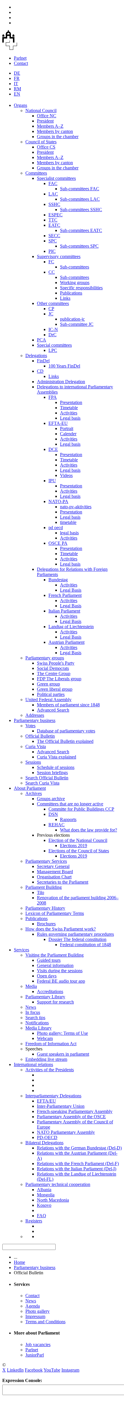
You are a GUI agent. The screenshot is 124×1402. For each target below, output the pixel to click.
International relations (33, 1064)
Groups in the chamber (57, 136)
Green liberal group (54, 689)
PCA (41, 339)
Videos (66, 475)
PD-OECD (47, 1137)
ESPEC (55, 214)
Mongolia (46, 1194)
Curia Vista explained (56, 756)
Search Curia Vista (42, 782)
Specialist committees (56, 178)
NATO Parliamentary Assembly (66, 1132)
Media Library (38, 1028)
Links (65, 298)
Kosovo (44, 1205)
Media (31, 986)
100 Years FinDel (64, 365)
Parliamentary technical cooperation (57, 1184)
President (45, 120)
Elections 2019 (73, 845)
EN (17, 94)
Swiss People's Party (55, 663)
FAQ (41, 1215)
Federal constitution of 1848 (85, 944)
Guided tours (49, 960)
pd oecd (55, 527)
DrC (52, 334)
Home (19, 1262)
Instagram (70, 1370)
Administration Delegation (61, 381)
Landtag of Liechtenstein (71, 626)
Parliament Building (43, 887)
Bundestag (58, 579)
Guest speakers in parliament (63, 1054)
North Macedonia (53, 1200)
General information (55, 965)
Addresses (34, 715)
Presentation (71, 402)
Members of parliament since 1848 (68, 704)
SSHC (54, 204)
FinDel (43, 360)
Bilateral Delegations (44, 1142)
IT (16, 83)
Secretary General (53, 866)
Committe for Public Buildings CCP (81, 809)
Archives (33, 793)
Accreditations (50, 991)
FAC (52, 183)
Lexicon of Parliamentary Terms (54, 913)
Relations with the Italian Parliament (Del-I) (76, 1168)
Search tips (35, 1017)
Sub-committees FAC (79, 188)
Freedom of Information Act (50, 1043)
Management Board (55, 871)
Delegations (36, 355)
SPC (52, 240)
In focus (32, 1012)
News (30, 1007)
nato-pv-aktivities (75, 506)
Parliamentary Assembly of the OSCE (71, 1116)
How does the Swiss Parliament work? (60, 928)
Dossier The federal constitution (77, 939)
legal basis (69, 532)
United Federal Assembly (48, 699)
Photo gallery (37, 1311)
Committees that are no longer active (70, 803)
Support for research (55, 1001)
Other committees (53, 303)
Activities (68, 412)
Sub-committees (74, 266)
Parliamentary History (45, 908)
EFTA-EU (58, 423)
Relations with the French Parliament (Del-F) (78, 1163)
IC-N (53, 329)
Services (21, 949)
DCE (53, 449)
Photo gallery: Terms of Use (62, 1033)
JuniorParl (34, 1354)
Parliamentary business (34, 720)
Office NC (46, 115)
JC (50, 313)
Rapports (68, 819)
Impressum (35, 1316)
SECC (54, 235)
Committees (36, 173)
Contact (21, 63)
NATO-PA (58, 501)
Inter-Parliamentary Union (60, 1106)
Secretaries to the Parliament (62, 882)
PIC (52, 251)
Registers (33, 1220)
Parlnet (20, 58)
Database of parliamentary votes (66, 730)
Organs (20, 105)
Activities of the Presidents (49, 1069)
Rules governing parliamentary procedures (75, 934)
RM (17, 88)
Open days (47, 975)
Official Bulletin (40, 736)
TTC (52, 219)
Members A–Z (50, 126)
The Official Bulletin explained (65, 741)
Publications (71, 292)
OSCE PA (57, 543)
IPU (52, 480)
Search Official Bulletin (46, 777)
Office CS (46, 147)
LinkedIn (15, 1370)
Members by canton (55, 131)
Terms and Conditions (45, 1321)
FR (17, 78)
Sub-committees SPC (79, 246)
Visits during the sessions (59, 970)
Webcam (45, 1038)
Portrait (66, 428)
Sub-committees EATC (81, 230)
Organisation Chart (54, 876)
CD (40, 371)
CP (51, 308)
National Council (41, 110)
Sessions (33, 762)
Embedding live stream (46, 1059)
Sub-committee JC (76, 324)
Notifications (37, 1022)
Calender (68, 433)
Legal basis (70, 418)
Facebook (34, 1370)
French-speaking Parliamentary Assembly (74, 1111)
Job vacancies (37, 1344)
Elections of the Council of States (78, 850)
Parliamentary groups (44, 657)
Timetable (69, 407)
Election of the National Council (77, 840)
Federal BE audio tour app (61, 981)
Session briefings (52, 772)
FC (51, 261)
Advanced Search (53, 710)
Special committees (54, 345)
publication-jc (72, 319)
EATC (54, 225)
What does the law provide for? (88, 829)
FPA (52, 397)
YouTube (52, 1370)
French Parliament (65, 595)
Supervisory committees (58, 256)
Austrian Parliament (66, 642)
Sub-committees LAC (80, 199)
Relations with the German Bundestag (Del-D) (79, 1147)
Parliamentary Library (45, 996)
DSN (53, 814)
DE (17, 73)
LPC (52, 350)
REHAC (56, 824)
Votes (30, 725)
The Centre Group (53, 673)
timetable (68, 522)
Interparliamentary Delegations (53, 1095)
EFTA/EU (46, 1100)
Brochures (46, 923)
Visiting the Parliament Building (54, 955)
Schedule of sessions (55, 767)
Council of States (41, 141)
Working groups (74, 282)
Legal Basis (70, 590)
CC (51, 272)
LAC (53, 193)
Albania (44, 1189)
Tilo (40, 892)
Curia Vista (35, 746)
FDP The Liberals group (59, 678)
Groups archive (51, 798)
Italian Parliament (64, 610)
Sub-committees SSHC (81, 209)
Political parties (51, 694)
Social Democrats (53, 668)
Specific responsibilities (81, 287)
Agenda (32, 1306)
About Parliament (30, 788)
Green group (48, 683)
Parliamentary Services (46, 861)
